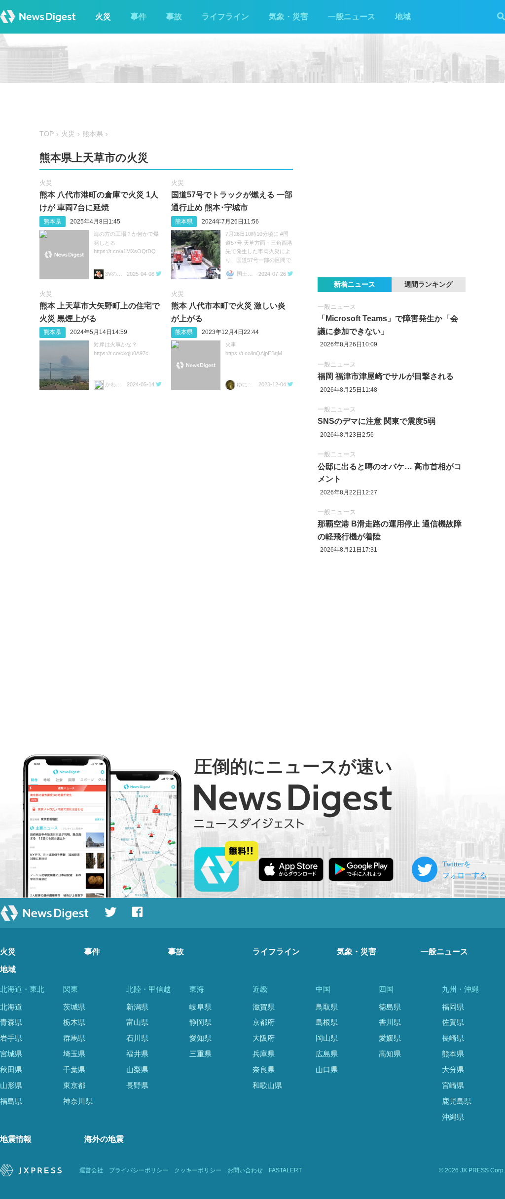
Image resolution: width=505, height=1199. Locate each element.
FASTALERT (285, 1170)
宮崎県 (453, 1085)
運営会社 (91, 1170)
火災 (103, 16)
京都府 (263, 1022)
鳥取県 (327, 1007)
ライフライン (225, 16)
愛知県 (200, 1038)
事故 (174, 16)
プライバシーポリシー (138, 1170)
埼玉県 (74, 1053)
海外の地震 (104, 1139)
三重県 (200, 1053)
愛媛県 (390, 1038)
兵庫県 (263, 1053)
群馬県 (74, 1038)
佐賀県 (453, 1022)
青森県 (11, 1022)
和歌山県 (267, 1085)
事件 (138, 16)
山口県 (327, 1069)
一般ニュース (351, 16)
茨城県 (74, 1007)
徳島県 (390, 1007)
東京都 (74, 1085)
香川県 (390, 1022)
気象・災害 (288, 16)
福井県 (137, 1053)
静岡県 (200, 1022)
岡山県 (327, 1038)
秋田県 (11, 1069)
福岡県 (453, 1007)
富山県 (137, 1022)
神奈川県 (78, 1101)
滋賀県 (263, 1007)
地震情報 (16, 1139)
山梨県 (137, 1069)
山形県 (11, 1085)
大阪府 (263, 1038)
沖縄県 (453, 1117)
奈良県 (263, 1069)
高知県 (390, 1053)
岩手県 (11, 1038)
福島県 (11, 1101)
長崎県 (453, 1038)
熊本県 (92, 134)
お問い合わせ (245, 1170)
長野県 (137, 1085)
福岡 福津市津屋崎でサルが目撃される (386, 376)
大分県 (453, 1069)
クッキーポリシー (197, 1170)
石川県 (137, 1038)
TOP (46, 134)
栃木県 (74, 1022)
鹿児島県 (456, 1101)
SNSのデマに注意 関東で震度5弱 (376, 421)
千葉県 (74, 1069)
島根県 (327, 1022)
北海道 (11, 1007)
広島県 (327, 1053)
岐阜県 (200, 1007)
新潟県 (137, 1007)
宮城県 (11, 1053)
